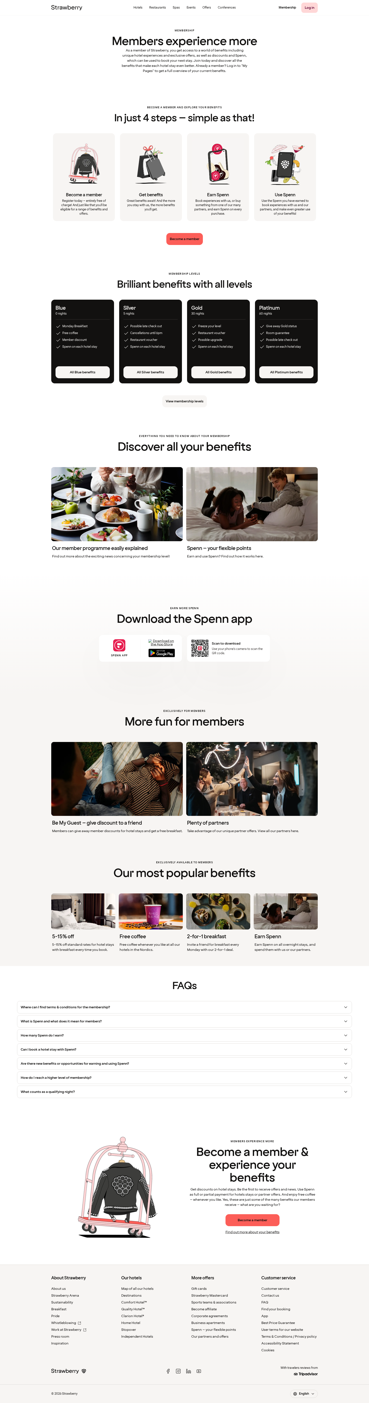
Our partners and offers (209, 1336)
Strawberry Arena (65, 1295)
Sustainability (62, 1302)
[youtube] (198, 1371)
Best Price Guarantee (278, 1323)
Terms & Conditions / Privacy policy (289, 1336)
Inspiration (60, 1343)
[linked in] (188, 1371)
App (264, 1316)
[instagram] (178, 1371)
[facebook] (168, 1371)
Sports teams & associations (213, 1302)
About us (58, 1288)
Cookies (267, 1350)
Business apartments (208, 1323)
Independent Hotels (137, 1336)
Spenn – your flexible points (213, 1329)
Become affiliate (204, 1309)
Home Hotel (130, 1323)
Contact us (270, 1295)
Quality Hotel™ (133, 1309)
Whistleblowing (63, 1323)
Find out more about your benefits (253, 1232)
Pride (55, 1316)
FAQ (264, 1302)
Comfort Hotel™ (134, 1302)
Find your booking (275, 1309)
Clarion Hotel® (132, 1316)
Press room (60, 1336)
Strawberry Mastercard (209, 1295)
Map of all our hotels (137, 1288)
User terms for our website (282, 1329)
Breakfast (58, 1309)
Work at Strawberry (66, 1329)
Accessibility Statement (280, 1343)
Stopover (128, 1329)
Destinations (131, 1295)
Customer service (275, 1288)
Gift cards (199, 1288)
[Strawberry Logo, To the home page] (66, 7)
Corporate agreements (209, 1316)
